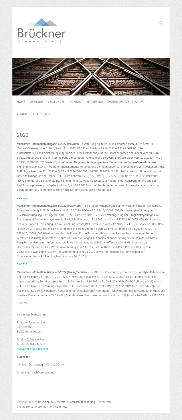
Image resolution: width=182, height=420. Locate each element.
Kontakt (76, 102)
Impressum (95, 102)
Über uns (37, 102)
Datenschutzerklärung (126, 102)
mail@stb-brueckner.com (32, 349)
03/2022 (22, 198)
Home (21, 102)
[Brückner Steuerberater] (41, 32)
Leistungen (56, 102)
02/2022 (22, 264)
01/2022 (22, 303)
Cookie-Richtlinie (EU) (34, 114)
